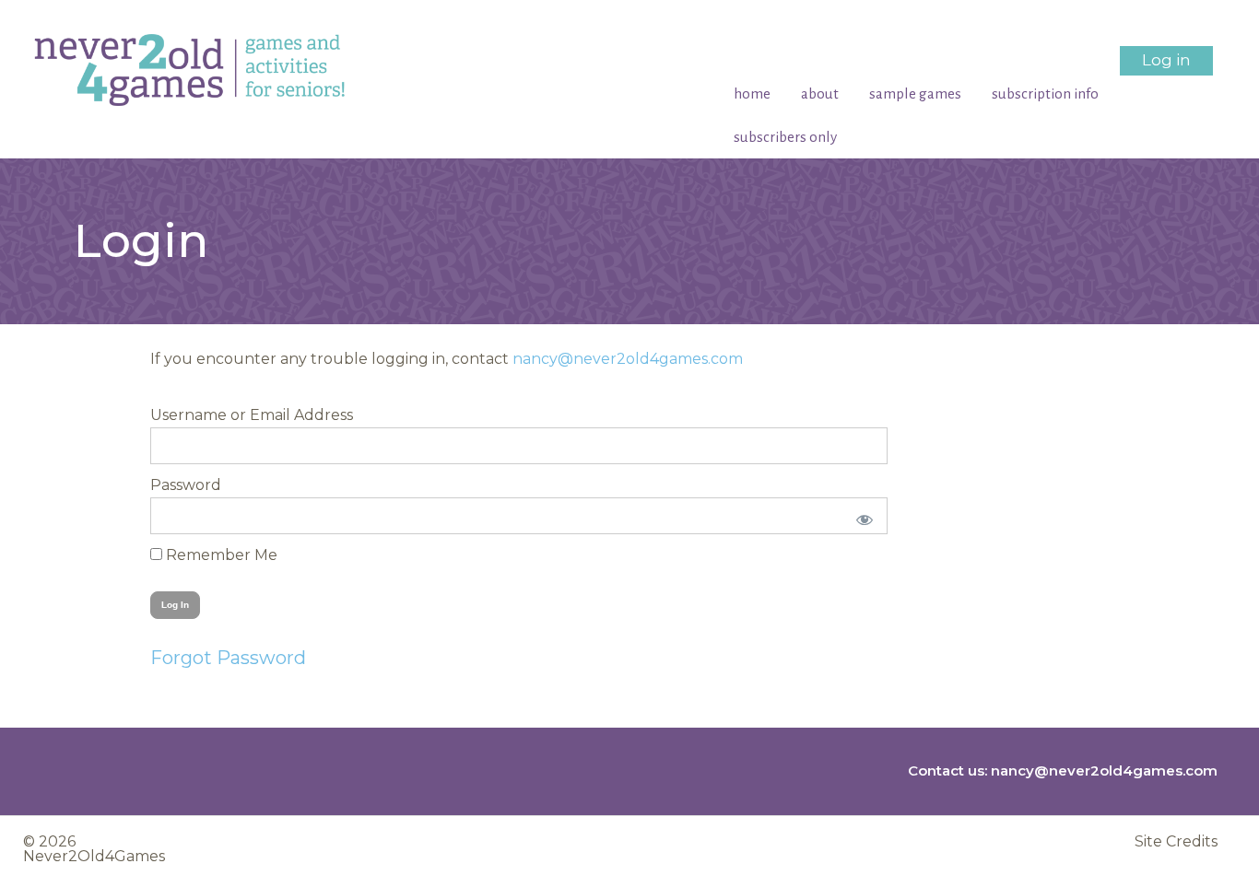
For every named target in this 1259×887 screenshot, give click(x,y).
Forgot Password (228, 658)
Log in (1166, 60)
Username (188, 415)
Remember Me (219, 555)
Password (185, 485)
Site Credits (1176, 841)
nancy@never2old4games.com (627, 359)
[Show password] (861, 515)
